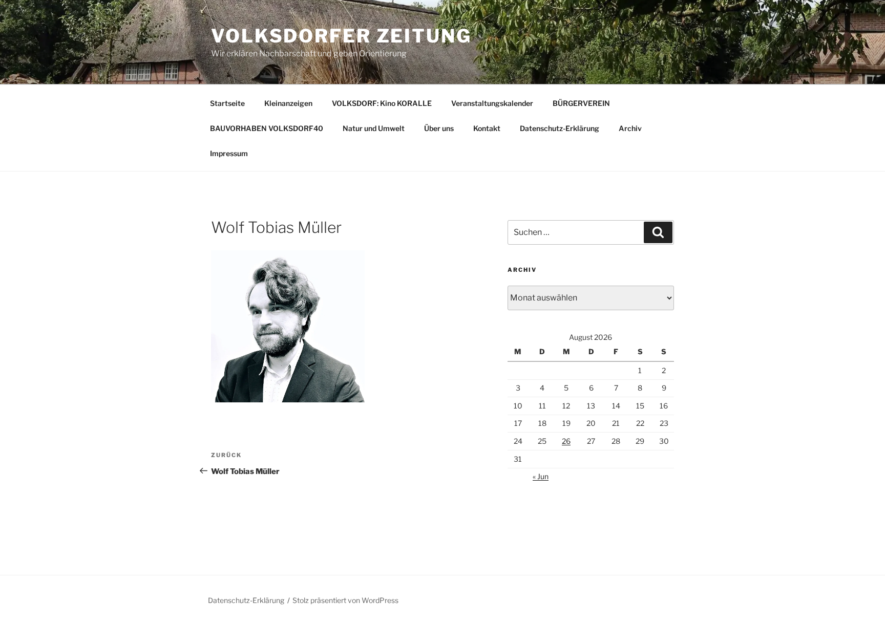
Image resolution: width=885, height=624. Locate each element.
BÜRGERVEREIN (581, 103)
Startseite (227, 103)
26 (566, 441)
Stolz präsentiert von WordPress (345, 600)
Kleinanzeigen (288, 103)
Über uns (439, 128)
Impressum (229, 153)
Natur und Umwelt (374, 128)
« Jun (541, 476)
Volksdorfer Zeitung (341, 36)
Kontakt (486, 128)
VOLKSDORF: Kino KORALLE (382, 103)
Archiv (630, 128)
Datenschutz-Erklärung (559, 128)
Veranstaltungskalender (492, 103)
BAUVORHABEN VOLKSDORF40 (266, 128)
